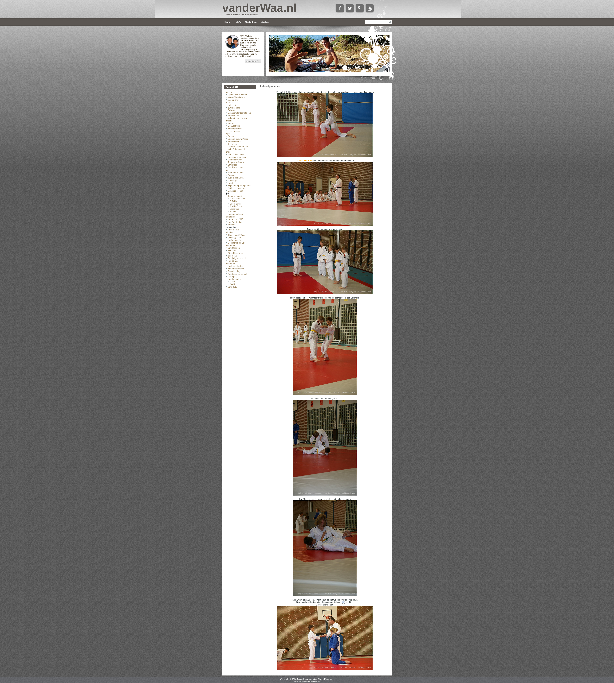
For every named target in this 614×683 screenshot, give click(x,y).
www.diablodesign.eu (312, 681)
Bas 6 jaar (232, 256)
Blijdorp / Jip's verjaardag (239, 185)
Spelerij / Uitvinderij (237, 157)
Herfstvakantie (234, 240)
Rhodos (231, 224)
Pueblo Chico (235, 206)
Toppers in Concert (236, 162)
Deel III (232, 284)
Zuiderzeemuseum (236, 188)
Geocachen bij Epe (236, 243)
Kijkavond (232, 250)
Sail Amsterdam (235, 222)
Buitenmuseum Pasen (238, 139)
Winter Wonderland (236, 97)
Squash (231, 175)
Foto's (238, 22)
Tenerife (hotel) (235, 196)
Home (227, 22)
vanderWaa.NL (253, 61)
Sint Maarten (234, 248)
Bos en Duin (233, 100)
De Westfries (234, 126)
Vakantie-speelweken (237, 118)
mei (228, 152)
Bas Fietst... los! (235, 167)
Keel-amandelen (235, 214)
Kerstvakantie (234, 279)
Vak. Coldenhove (236, 154)
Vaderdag (232, 180)
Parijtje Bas (233, 261)
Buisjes (231, 110)
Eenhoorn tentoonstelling (239, 113)
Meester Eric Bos (304, 160)
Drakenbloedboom (237, 198)
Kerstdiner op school (237, 274)
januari (229, 92)
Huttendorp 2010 (235, 219)
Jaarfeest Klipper (236, 172)
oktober (229, 232)
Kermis (231, 123)
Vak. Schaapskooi (236, 149)
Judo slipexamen (236, 178)
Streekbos (232, 165)
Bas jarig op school (237, 258)
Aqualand (233, 211)
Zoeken (265, 22)
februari (229, 102)
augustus (230, 217)
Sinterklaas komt (236, 253)
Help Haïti (232, 105)
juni (227, 170)
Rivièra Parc (233, 230)
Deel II (232, 281)
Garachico (234, 209)
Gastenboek (251, 22)
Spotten (231, 183)
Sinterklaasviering (236, 269)
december (230, 263)
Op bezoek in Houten (237, 94)
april (228, 133)
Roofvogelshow (235, 128)
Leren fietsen (234, 131)
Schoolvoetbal (234, 141)
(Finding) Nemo (235, 237)
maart (229, 121)
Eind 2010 (232, 287)
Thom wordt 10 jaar (237, 235)
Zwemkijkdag (234, 108)
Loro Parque (235, 204)
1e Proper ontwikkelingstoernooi (238, 145)
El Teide (233, 201)
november (230, 245)
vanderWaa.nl (259, 7)
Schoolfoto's (233, 115)
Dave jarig (232, 276)
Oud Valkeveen (235, 160)
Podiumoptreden (235, 266)
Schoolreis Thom (236, 191)
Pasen (231, 136)
